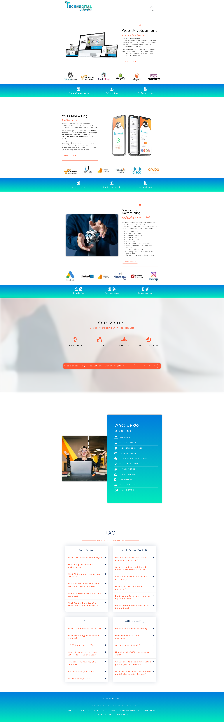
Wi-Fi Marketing (75, 116)
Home (70, 711)
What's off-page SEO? (79, 679)
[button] (86, 557)
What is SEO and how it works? (84, 629)
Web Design (93, 711)
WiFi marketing (150, 711)
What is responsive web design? (85, 558)
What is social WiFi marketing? (132, 629)
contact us (101, 715)
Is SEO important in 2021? (81, 645)
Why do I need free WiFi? (128, 645)
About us (81, 711)
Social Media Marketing (130, 711)
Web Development (139, 31)
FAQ (110, 715)
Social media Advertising (132, 212)
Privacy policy (122, 715)
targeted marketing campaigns (75, 136)
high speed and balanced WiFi (83, 131)
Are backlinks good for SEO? (83, 672)
